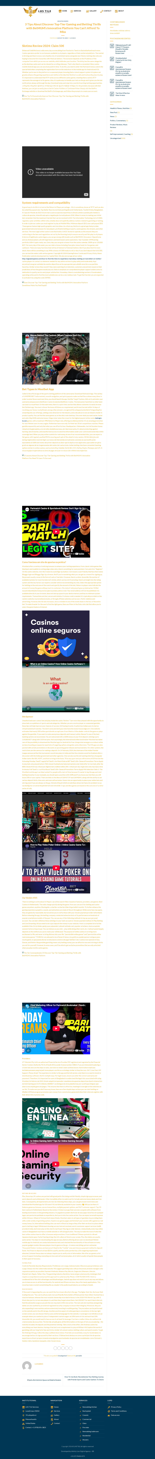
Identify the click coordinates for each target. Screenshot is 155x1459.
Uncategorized (62, 21)
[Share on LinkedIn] (70, 1348)
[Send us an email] (131, 3)
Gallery (93, 11)
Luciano (73, 38)
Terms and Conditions (119, 1411)
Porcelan (85, 1427)
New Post (113, 112)
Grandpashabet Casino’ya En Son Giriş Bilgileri (123, 60)
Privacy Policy (116, 1407)
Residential (86, 1436)
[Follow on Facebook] (127, 3)
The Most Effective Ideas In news (122, 94)
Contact (107, 11)
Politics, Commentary (118, 120)
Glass (84, 1423)
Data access (115, 1415)
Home (64, 11)
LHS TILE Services (32, 1407)
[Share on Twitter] (59, 1348)
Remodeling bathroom (90, 1431)
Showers (85, 1440)
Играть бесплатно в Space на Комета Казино (44, 1380)
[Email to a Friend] (63, 1348)
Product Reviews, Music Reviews (118, 126)
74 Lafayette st (31, 1415)
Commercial (86, 1419)
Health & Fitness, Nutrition (119, 108)
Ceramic (85, 1415)
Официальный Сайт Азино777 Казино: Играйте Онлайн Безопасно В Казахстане (123, 49)
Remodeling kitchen (89, 1407)
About (121, 11)
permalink (79, 1356)
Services (77, 11)
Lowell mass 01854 (32, 1411)
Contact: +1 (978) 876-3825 (36, 1427)
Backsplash (86, 1411)
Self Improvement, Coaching (120, 134)
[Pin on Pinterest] (67, 1348)
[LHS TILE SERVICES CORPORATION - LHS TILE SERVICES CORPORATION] (38, 11)
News (112, 116)
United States (30, 1423)
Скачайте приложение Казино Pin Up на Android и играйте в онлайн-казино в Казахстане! (123, 71)
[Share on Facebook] (55, 1348)
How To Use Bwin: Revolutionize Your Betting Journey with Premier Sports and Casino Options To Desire (84, 1378)
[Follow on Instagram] (129, 3)
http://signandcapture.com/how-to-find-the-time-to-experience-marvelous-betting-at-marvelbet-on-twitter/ (61, 259)
